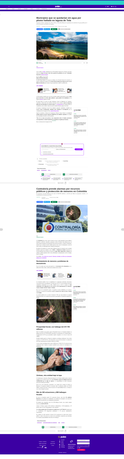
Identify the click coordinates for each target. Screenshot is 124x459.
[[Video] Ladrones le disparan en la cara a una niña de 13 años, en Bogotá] (40, 90)
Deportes (19, 8)
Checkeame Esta (44, 8)
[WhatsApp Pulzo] (115, 7)
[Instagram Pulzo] (113, 7)
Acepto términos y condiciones (82, 445)
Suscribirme (81, 449)
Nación (7, 8)
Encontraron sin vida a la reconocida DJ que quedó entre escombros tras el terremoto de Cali (80, 116)
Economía (38, 8)
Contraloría (39, 422)
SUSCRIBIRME (78, 149)
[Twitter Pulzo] (107, 7)
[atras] (69, 91)
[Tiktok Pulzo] (110, 7)
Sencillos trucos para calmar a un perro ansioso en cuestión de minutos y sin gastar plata (79, 178)
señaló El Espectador (54, 111)
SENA (59, 422)
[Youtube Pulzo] (111, 7)
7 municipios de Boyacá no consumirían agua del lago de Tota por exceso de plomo (52, 162)
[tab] (51, 174)
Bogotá (13, 8)
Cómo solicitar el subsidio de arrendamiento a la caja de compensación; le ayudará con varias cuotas (68, 178)
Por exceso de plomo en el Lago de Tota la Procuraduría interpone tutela (52, 165)
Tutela (49, 170)
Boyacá (38, 170)
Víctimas (63, 422)
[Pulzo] (58, 6)
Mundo (32, 8)
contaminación (43, 170)
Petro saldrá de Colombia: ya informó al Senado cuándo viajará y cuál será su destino (80, 131)
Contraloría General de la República (50, 422)
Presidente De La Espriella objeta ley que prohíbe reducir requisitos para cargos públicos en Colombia (80, 123)
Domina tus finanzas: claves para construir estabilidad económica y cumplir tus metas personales (47, 178)
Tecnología (25, 8)
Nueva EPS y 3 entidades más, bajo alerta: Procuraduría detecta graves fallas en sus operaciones (61, 275)
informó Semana (44, 74)
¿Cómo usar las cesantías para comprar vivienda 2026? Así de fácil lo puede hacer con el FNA (57, 178)
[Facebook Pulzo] (106, 7)
